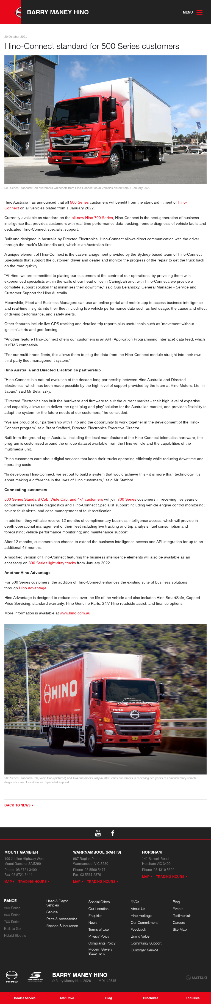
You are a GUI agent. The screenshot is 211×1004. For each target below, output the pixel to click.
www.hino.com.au (75, 613)
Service (52, 912)
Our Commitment (144, 923)
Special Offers (99, 902)
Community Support (146, 943)
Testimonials (182, 916)
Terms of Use (98, 929)
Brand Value (140, 936)
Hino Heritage (141, 916)
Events (178, 909)
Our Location (98, 909)
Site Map (180, 929)
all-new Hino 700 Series (92, 217)
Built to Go (12, 929)
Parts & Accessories (61, 919)
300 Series (12, 908)
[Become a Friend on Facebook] (113, 833)
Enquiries (95, 916)
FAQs (135, 902)
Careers (179, 923)
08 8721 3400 (26, 870)
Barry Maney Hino (58, 12)
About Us (138, 909)
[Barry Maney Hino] (10, 12)
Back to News (17, 805)
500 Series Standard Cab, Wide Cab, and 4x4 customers (53, 499)
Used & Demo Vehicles (57, 903)
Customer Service (144, 950)
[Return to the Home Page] (13, 977)
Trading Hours (32, 882)
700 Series (127, 499)
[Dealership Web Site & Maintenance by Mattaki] (196, 978)
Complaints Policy (101, 943)
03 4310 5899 (164, 870)
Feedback (138, 929)
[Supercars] (35, 977)
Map (8, 882)
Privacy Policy (98, 936)
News (92, 923)
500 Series (79, 202)
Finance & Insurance (62, 926)
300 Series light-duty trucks (52, 563)
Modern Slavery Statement (100, 951)
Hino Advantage (32, 588)
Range (10, 901)
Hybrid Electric (15, 935)
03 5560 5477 (95, 870)
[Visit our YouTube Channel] (98, 833)
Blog (176, 902)
